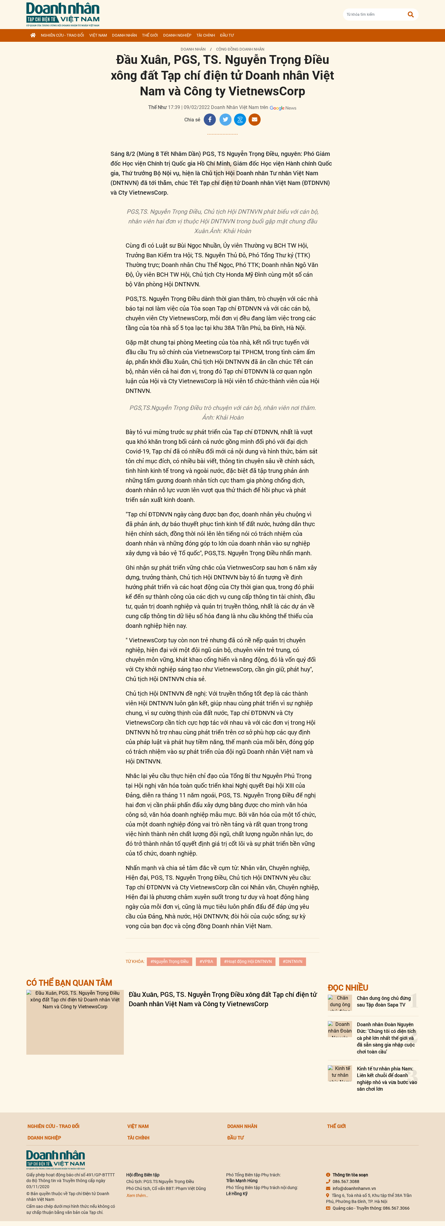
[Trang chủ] (33, 35)
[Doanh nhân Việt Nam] (55, 1159)
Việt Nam (98, 35)
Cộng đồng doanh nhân (240, 49)
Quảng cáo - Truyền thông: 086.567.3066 (371, 1208)
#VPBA (206, 961)
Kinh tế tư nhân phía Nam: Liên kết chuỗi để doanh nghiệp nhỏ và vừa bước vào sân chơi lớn (387, 1078)
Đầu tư (227, 35)
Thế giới (150, 35)
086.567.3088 (346, 1181)
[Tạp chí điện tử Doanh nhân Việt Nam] (62, 13)
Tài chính (205, 35)
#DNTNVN (292, 961)
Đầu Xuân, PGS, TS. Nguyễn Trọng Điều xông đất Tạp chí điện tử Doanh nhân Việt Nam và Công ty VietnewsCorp (223, 999)
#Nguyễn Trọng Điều (169, 961)
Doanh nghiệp (177, 35)
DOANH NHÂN (124, 35)
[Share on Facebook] (210, 120)
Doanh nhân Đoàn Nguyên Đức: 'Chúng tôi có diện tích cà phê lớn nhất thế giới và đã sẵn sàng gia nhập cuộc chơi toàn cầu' (386, 1038)
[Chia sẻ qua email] (255, 120)
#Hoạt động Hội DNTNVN (248, 961)
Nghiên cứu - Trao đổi (62, 35)
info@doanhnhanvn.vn (354, 1188)
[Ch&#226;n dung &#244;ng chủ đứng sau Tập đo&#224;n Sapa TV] (340, 1003)
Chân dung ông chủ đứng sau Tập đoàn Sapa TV (384, 1001)
